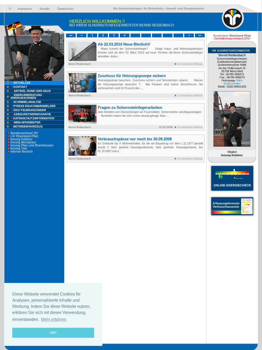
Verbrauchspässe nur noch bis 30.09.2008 (135, 139)
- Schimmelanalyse (26, 101)
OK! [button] (53, 333)
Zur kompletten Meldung (190, 64)
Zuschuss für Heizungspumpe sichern (132, 75)
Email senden (232, 83)
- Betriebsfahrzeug (27, 126)
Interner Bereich (21, 151)
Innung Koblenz (21, 139)
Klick (240, 80)
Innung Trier (18, 148)
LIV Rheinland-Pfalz (24, 136)
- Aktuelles (20, 82)
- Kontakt (19, 86)
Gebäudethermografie (31, 114)
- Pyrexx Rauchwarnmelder (34, 106)
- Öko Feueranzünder (29, 110)
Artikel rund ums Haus (31, 90)
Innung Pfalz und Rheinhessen (31, 145)
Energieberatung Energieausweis (26, 96)
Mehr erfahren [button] (53, 319)
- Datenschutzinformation (33, 118)
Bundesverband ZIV (24, 133)
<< (70, 35)
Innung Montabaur (23, 142)
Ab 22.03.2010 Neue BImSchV (124, 44)
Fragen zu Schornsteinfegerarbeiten (130, 107)
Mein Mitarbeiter (26, 122)
